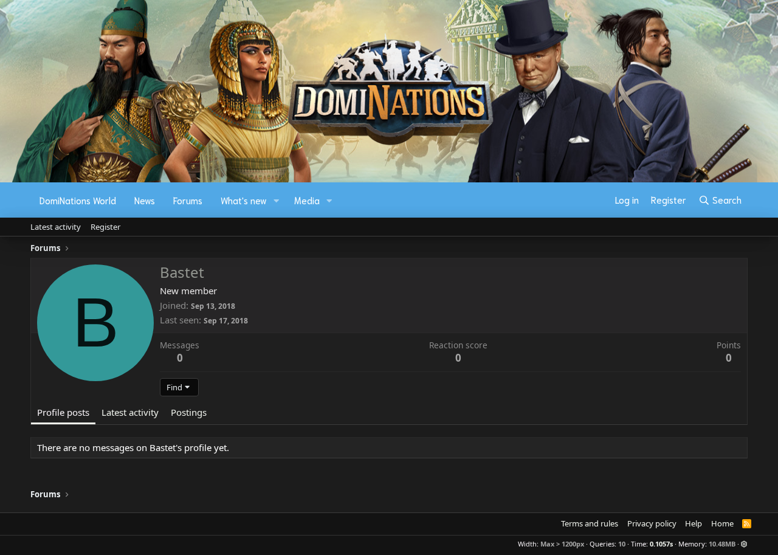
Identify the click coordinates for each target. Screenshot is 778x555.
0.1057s (661, 543)
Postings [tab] (189, 412)
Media (307, 200)
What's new (244, 200)
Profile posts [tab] (63, 412)
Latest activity (55, 226)
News (144, 200)
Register (105, 226)
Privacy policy (651, 523)
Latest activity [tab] (130, 412)
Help (693, 523)
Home (722, 523)
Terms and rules (589, 523)
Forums (187, 200)
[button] (276, 200)
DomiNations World (78, 200)
